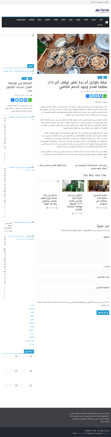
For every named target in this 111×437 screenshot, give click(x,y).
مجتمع (63, 19)
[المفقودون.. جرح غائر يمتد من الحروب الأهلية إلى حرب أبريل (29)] (21, 267)
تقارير (71, 19)
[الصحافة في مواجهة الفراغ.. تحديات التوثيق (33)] (18, 72)
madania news (101, 91)
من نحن (99, 24)
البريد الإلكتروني (102, 277)
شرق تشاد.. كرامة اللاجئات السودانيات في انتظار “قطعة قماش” (91, 167)
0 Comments (83, 91)
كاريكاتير (31, 19)
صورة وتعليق (21, 19)
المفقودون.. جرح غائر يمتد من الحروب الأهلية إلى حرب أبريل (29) (4, 261)
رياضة (39, 19)
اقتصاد (86, 19)
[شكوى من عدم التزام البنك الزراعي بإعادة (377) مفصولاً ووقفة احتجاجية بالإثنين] (73, 181)
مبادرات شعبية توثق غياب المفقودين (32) (5, 134)
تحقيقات (47, 19)
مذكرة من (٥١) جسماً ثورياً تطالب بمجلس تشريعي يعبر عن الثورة (48, 199)
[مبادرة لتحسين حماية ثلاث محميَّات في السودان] (98, 181)
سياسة (94, 19)
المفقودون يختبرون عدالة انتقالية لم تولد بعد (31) (5, 186)
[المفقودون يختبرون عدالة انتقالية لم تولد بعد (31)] (21, 193)
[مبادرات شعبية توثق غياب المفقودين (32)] (21, 140)
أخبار (101, 19)
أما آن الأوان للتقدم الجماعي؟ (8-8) (53, 165)
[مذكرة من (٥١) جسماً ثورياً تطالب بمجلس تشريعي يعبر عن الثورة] (48, 181)
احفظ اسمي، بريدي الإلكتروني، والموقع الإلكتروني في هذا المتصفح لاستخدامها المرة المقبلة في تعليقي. (73, 304)
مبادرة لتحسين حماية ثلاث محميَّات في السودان (100, 199)
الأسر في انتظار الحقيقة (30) (8, 225)
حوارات (78, 19)
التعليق (105, 237)
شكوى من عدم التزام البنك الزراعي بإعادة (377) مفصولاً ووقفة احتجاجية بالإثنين (74, 202)
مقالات (56, 19)
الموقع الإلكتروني (102, 287)
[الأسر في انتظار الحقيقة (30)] (23, 227)
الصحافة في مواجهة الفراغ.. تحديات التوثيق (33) (19, 87)
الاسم (106, 266)
